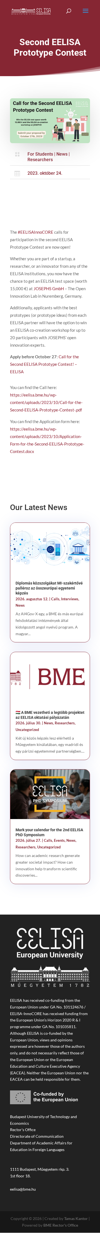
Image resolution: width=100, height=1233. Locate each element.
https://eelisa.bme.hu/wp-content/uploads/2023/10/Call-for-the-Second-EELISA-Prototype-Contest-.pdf (46, 402)
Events (59, 840)
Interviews (69, 599)
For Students (40, 154)
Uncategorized (27, 729)
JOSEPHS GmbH (49, 288)
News (62, 154)
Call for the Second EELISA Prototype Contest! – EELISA (44, 364)
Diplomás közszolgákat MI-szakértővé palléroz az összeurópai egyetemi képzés (49, 588)
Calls (55, 599)
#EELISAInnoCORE (35, 232)
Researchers (40, 159)
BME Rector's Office (60, 1225)
